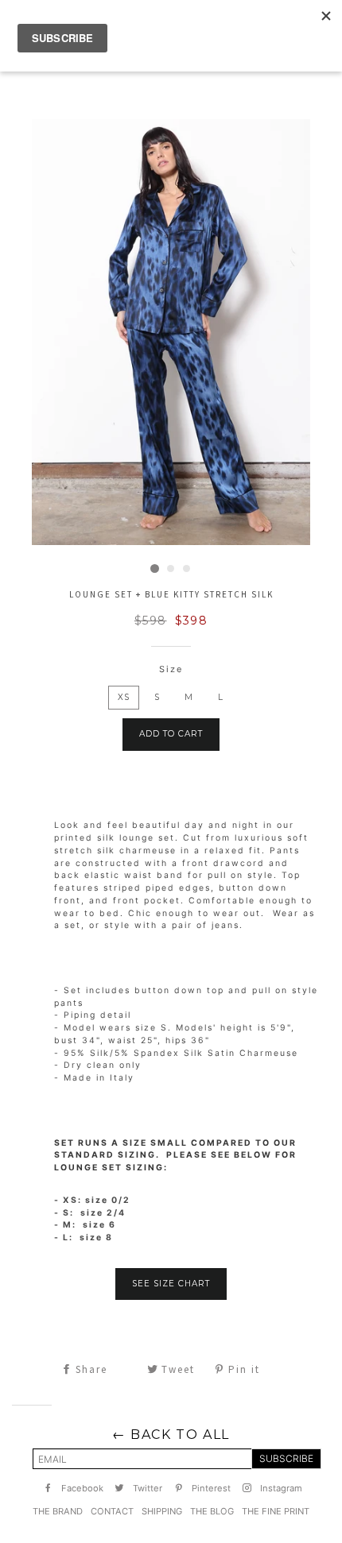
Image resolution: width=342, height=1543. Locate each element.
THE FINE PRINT (275, 1511)
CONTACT (112, 1511)
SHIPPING (162, 1511)
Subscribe (286, 1458)
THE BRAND (58, 1511)
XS (124, 697)
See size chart (171, 1283)
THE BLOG (212, 1511)
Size (171, 669)
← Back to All (171, 1434)
